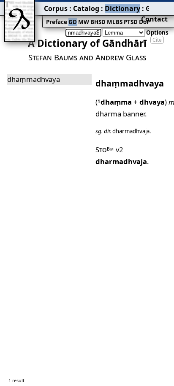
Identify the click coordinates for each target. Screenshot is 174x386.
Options (157, 32)
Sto (104, 149)
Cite (157, 39)
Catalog (86, 8)
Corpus (56, 8)
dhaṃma (115, 102)
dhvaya (152, 102)
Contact (154, 19)
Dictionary (122, 8)
